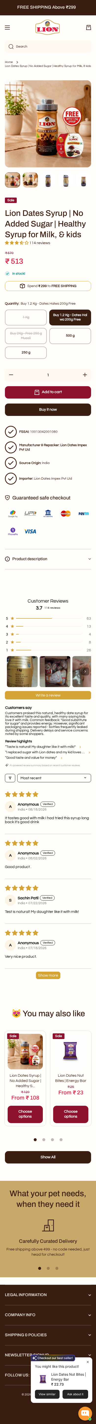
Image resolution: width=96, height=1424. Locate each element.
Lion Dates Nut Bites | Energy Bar (70, 1078)
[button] (88, 27)
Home (9, 62)
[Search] (9, 46)
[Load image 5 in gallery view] (83, 180)
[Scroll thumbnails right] (85, 671)
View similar (47, 1394)
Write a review (48, 695)
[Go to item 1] (22, 671)
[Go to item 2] (55, 671)
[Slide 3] (52, 1139)
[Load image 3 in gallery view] (48, 180)
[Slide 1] (35, 1139)
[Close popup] (88, 1362)
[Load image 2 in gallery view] (30, 180)
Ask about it (75, 1394)
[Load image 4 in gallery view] (65, 180)
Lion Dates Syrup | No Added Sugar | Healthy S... (25, 1081)
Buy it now (48, 409)
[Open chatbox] (85, 1414)
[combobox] (48, 46)
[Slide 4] (61, 1139)
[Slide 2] (43, 1139)
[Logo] (48, 28)
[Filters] (10, 778)
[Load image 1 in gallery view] (12, 180)
